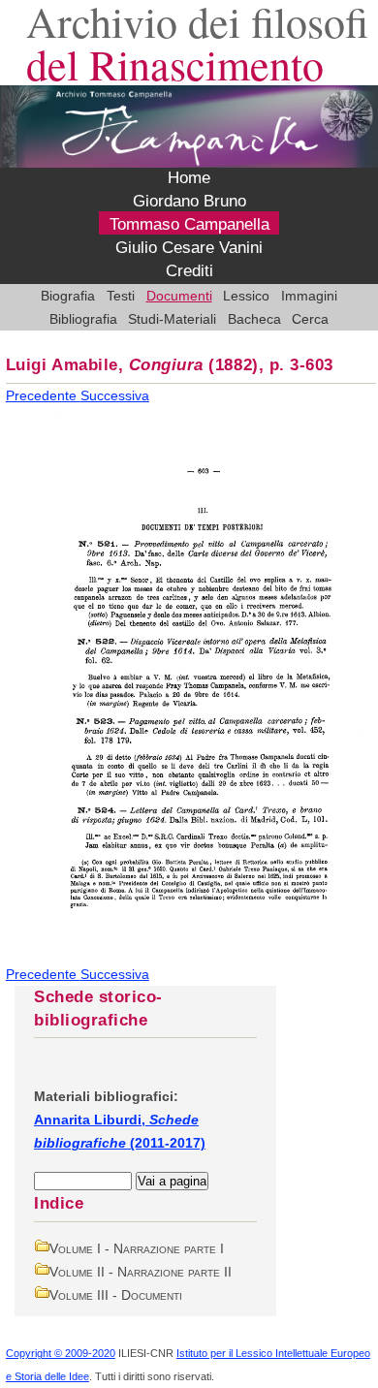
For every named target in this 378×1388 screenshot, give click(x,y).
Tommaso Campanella (189, 225)
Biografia (68, 295)
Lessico (246, 295)
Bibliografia (83, 319)
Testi (121, 295)
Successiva (114, 395)
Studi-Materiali (172, 319)
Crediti (189, 271)
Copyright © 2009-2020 (60, 1353)
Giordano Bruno (189, 201)
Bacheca (254, 319)
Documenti (179, 295)
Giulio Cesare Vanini (189, 248)
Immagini (309, 295)
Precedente (43, 395)
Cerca (310, 319)
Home (189, 178)
